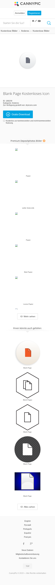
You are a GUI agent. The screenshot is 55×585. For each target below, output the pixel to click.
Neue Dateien (27, 550)
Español (27, 533)
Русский (27, 525)
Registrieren (34, 13)
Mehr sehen (29, 316)
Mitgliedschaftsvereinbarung (27, 554)
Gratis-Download (21, 114)
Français (27, 537)
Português (27, 529)
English (27, 521)
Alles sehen (29, 507)
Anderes (15, 103)
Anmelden (20, 13)
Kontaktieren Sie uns (27, 558)
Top (27, 566)
